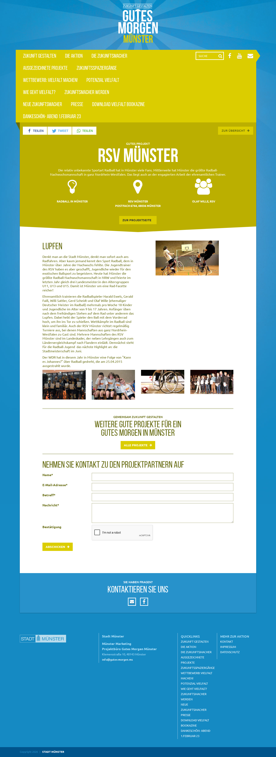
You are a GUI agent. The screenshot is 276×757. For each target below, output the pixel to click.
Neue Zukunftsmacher (42, 104)
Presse (77, 104)
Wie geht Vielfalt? (39, 92)
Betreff (48, 495)
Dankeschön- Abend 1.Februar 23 (52, 116)
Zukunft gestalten (39, 56)
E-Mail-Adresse (54, 485)
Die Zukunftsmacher (109, 56)
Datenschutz (230, 652)
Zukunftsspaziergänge (97, 68)
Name (47, 475)
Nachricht (50, 505)
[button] (35, 131)
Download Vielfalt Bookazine (118, 104)
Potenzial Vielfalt (102, 80)
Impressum (228, 647)
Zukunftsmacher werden (86, 92)
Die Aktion (74, 56)
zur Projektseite (136, 220)
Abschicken (55, 547)
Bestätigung (51, 527)
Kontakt (226, 641)
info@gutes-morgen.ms (117, 659)
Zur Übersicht (233, 130)
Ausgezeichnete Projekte (45, 68)
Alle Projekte (135, 445)
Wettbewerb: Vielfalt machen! (50, 80)
